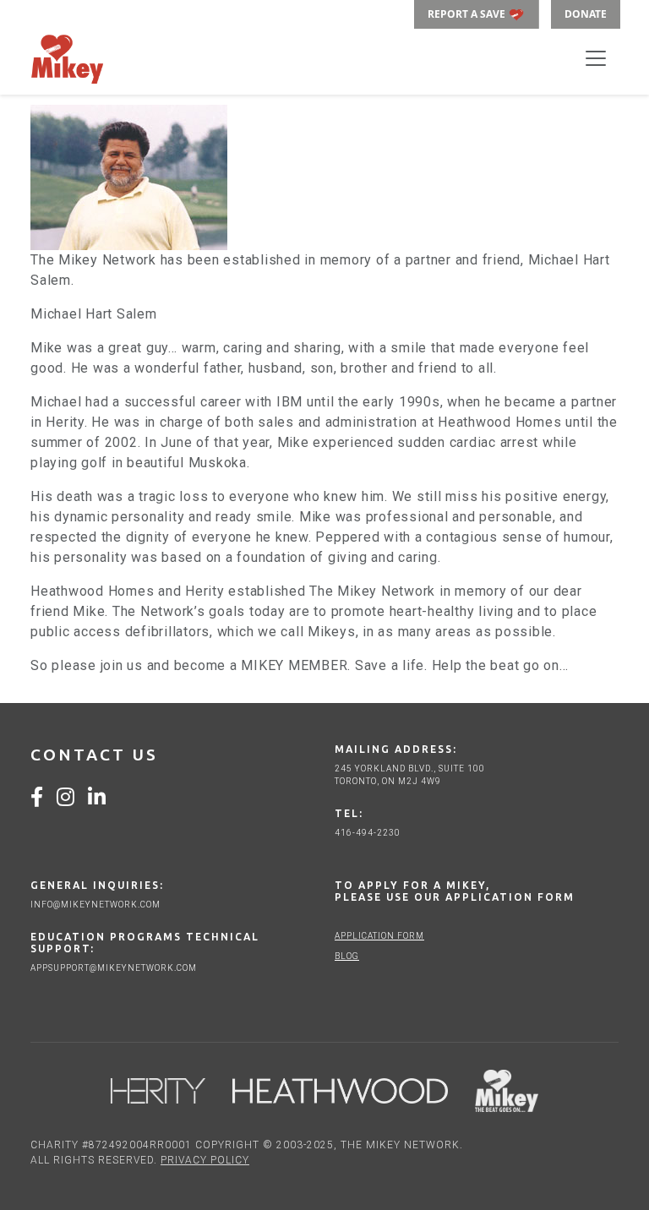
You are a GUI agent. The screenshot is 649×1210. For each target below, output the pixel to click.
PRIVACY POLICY (205, 1160)
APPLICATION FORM (379, 935)
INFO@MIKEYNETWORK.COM (95, 904)
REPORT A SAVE (468, 14)
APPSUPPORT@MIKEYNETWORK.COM (113, 968)
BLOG (347, 956)
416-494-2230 (368, 832)
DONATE (585, 14)
